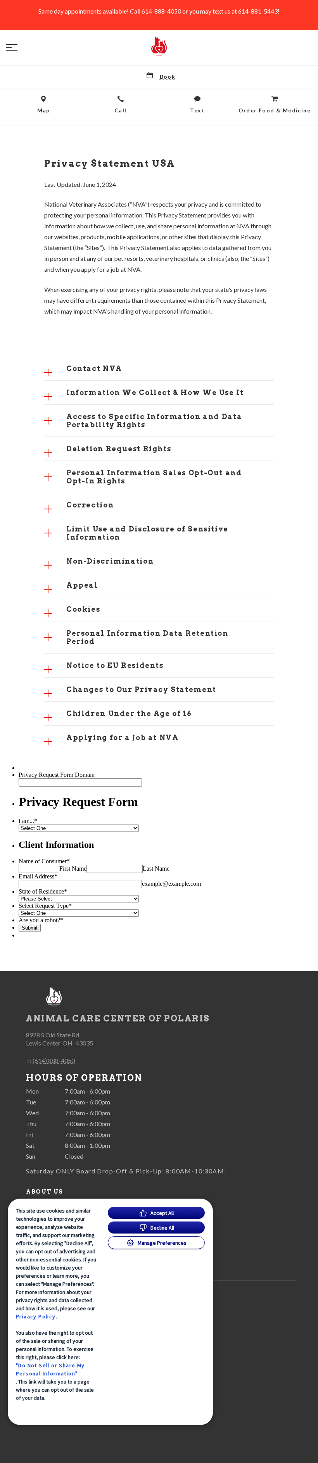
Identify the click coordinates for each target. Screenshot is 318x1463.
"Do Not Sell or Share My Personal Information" (50, 1369)
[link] (159, 46)
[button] (11, 47)
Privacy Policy (36, 1316)
